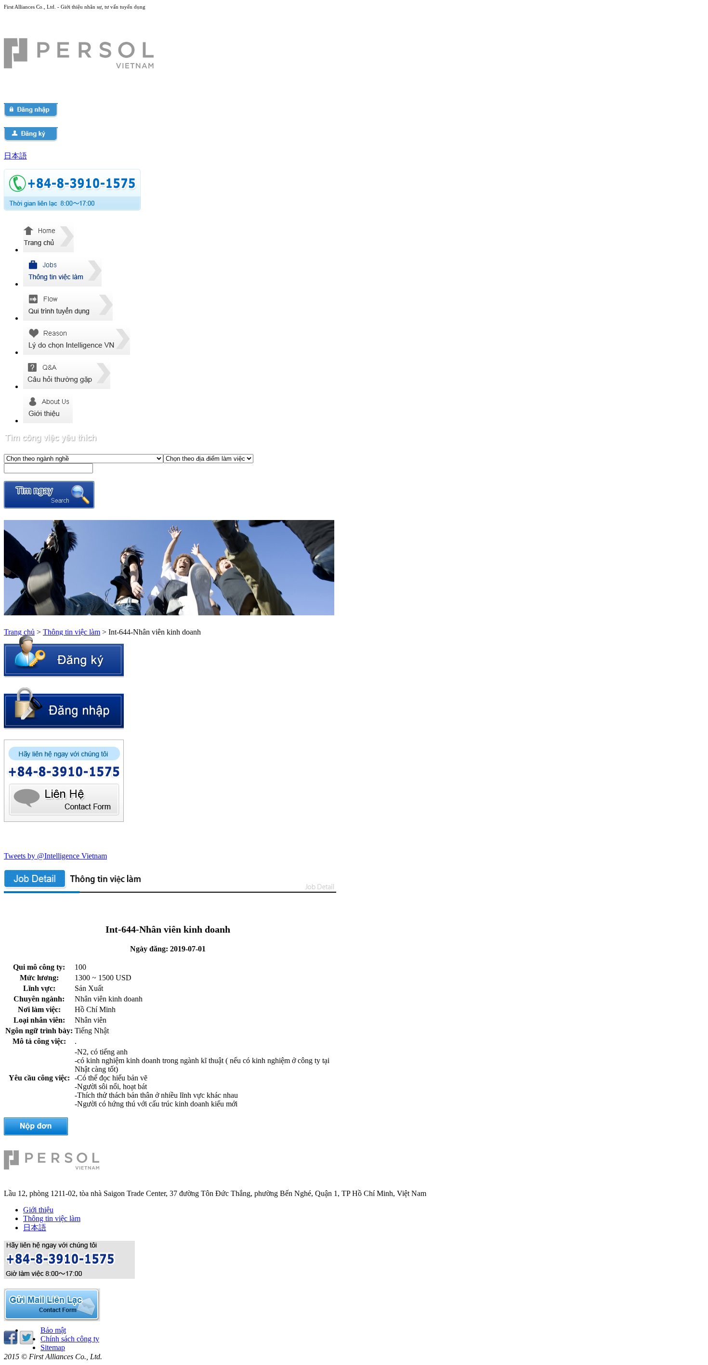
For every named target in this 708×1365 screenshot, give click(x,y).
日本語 (15, 156)
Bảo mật (53, 1330)
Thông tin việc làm (71, 632)
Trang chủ (19, 632)
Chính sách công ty (69, 1339)
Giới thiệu (38, 1210)
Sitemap (52, 1347)
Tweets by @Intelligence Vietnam (55, 856)
